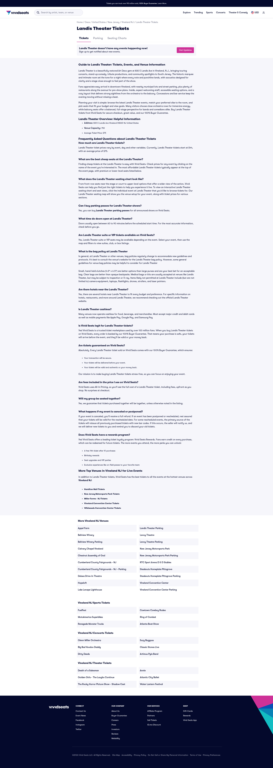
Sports (209, 12)
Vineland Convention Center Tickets (101, 503)
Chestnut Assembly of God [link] (91, 555)
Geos (87, 22)
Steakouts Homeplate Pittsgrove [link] (156, 569)
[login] (263, 12)
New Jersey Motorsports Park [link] (155, 548)
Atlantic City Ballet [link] (149, 677)
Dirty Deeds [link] (84, 654)
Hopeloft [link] (82, 583)
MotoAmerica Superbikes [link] (90, 617)
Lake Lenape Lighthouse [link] (90, 590)
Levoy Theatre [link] (147, 535)
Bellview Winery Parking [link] (90, 542)
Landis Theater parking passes (113, 210)
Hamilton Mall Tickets (94, 489)
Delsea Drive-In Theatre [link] (90, 576)
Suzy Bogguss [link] (147, 640)
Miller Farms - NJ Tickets (95, 498)
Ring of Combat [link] (148, 617)
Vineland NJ (128, 22)
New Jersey (113, 22)
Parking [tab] (98, 38)
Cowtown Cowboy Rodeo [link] (153, 610)
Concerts (220, 12)
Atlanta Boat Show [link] (149, 624)
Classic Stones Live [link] (149, 647)
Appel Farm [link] (83, 528)
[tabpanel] (136, 50)
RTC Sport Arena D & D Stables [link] (155, 562)
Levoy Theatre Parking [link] (151, 542)
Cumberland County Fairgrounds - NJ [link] (97, 562)
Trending (198, 12)
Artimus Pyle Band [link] (149, 654)
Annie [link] (143, 670)
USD (257, 12)
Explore (187, 12)
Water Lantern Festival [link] (151, 684)
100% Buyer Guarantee (148, 3)
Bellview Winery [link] (86, 535)
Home (80, 22)
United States (99, 22)
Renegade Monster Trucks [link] (91, 624)
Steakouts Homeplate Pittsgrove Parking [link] (160, 576)
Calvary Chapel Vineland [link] (90, 548)
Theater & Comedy (238, 12)
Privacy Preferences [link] (211, 755)
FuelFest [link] (82, 610)
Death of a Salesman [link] (88, 670)
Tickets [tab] (84, 38)
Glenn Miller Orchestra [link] (89, 640)
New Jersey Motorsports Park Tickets (102, 494)
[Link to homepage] (18, 12)
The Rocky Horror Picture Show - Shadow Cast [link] (101, 684)
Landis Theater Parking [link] (151, 528)
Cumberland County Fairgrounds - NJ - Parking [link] (102, 569)
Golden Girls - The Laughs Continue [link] (96, 677)
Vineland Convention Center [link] (154, 583)
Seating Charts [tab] (117, 38)
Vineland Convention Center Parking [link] (158, 590)
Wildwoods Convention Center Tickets (102, 508)
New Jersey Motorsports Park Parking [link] (159, 555)
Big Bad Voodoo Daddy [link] (89, 647)
